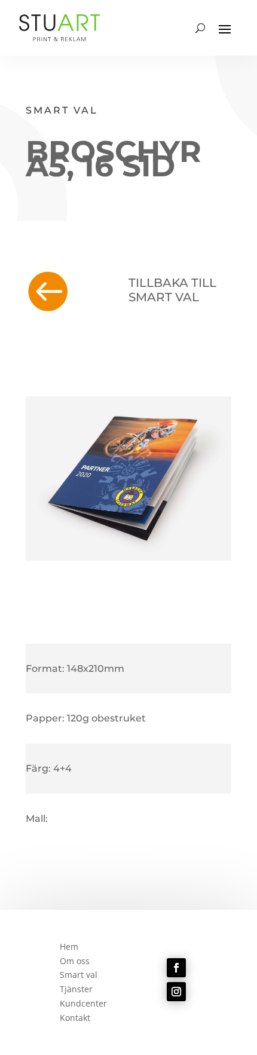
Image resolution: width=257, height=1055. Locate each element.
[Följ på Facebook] (176, 967)
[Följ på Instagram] (176, 991)
